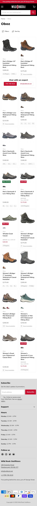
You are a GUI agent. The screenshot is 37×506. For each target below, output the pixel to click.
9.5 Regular (15, 286)
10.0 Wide (5, 164)
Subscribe (30, 392)
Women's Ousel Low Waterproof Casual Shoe (9, 355)
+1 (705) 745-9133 (7, 475)
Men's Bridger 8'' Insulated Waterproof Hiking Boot (27, 64)
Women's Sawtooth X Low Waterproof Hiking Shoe (27, 356)
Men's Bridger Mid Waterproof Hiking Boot (27, 115)
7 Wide (31, 286)
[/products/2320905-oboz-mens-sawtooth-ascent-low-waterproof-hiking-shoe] (27, 135)
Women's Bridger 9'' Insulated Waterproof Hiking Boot (27, 276)
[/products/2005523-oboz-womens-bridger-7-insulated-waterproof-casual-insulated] (9, 257)
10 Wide (22, 123)
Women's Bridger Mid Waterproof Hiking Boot (9, 316)
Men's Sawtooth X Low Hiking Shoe (9, 193)
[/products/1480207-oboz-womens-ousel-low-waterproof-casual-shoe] (9, 337)
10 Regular (8, 206)
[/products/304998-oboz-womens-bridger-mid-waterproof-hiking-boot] (9, 298)
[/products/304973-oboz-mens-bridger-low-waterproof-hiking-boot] (9, 97)
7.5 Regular (8, 286)
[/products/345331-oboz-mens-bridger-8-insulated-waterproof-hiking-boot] (27, 45)
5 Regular (6, 246)
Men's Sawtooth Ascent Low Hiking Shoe (9, 153)
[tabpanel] (18, 6)
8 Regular (4, 206)
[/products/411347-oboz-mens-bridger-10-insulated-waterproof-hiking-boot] (9, 45)
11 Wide (26, 123)
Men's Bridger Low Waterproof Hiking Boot (9, 115)
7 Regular (4, 286)
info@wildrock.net (26, 84)
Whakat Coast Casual (8, 235)
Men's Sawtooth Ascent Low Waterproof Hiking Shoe (27, 154)
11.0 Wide (10, 164)
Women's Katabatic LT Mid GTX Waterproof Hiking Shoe (27, 317)
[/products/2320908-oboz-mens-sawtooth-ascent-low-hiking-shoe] (9, 135)
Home (3, 19)
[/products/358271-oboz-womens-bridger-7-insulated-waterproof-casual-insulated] (27, 218)
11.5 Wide (29, 123)
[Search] (33, 12)
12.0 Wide (32, 164)
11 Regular (6, 74)
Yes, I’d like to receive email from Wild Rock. (11, 398)
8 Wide (34, 123)
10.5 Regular (11, 206)
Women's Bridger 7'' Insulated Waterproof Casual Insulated (27, 237)
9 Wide (14, 74)
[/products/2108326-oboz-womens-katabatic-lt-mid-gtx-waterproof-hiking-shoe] (27, 298)
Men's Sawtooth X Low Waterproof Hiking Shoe (27, 194)
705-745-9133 (10, 84)
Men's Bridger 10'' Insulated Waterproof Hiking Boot (9, 64)
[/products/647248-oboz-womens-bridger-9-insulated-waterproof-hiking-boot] (27, 257)
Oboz (4, 59)
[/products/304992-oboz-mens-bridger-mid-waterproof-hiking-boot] (27, 97)
